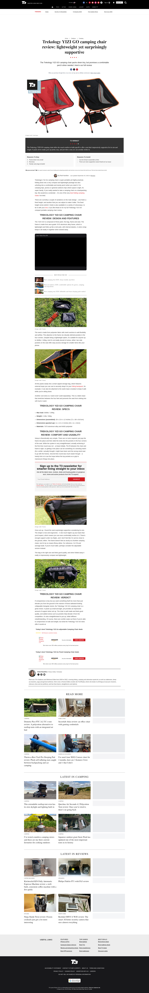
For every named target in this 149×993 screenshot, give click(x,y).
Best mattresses (84, 951)
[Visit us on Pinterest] (90, 3)
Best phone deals (103, 941)
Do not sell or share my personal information (74, 974)
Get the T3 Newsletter (61, 11)
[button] (60, 640)
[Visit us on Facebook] (84, 3)
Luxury (81, 7)
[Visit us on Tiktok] (101, 3)
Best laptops (83, 941)
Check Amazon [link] (79, 640)
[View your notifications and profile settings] (113, 2)
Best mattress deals (104, 945)
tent (46, 207)
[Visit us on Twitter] (87, 3)
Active (64, 7)
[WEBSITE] (41, 674)
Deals (46, 11)
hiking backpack (77, 386)
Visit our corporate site (94, 987)
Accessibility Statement (53, 968)
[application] (61, 252)
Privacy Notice (40, 485)
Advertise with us (82, 971)
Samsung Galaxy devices (68, 945)
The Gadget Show (93, 11)
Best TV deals (102, 948)
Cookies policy (70, 971)
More (94, 7)
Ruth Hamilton (64, 175)
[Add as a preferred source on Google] (74, 980)
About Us (85, 968)
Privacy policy (58, 971)
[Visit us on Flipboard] (98, 3)
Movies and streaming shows (69, 948)
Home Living (72, 7)
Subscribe (119, 2)
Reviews (93, 175)
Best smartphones (84, 948)
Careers (93, 971)
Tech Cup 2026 (108, 11)
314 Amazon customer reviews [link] (49, 632)
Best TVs (82, 945)
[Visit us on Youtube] (93, 3)
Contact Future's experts (71, 968)
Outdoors (73, 38)
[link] (42, 640)
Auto (88, 7)
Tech (57, 7)
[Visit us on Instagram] (96, 3)
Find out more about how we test (99, 170)
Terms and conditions (96, 968)
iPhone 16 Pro (65, 941)
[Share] (71, 69)
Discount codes (103, 951)
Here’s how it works (95, 73)
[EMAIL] (44, 674)
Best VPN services (66, 951)
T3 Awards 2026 (77, 11)
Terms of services (57, 484)
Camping (81, 38)
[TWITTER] (38, 674)
